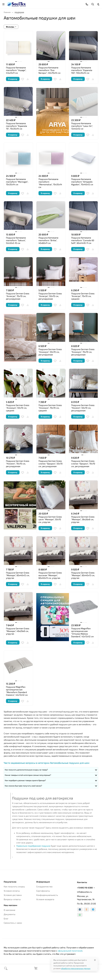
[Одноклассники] (86, 909)
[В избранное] (23, 79)
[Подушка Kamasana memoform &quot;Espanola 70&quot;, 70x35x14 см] (18, 101)
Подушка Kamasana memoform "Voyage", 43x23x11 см (16, 70)
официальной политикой (70, 950)
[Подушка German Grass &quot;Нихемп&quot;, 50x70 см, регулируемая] (83, 383)
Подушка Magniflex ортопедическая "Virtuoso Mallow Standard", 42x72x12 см (82, 632)
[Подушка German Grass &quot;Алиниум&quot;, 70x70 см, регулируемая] (83, 327)
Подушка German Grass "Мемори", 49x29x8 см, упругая (17, 631)
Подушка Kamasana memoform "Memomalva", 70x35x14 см (50, 183)
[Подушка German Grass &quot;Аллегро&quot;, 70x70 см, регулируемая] (18, 271)
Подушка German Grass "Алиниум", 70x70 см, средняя (50, 408)
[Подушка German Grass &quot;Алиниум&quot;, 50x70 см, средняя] (18, 383)
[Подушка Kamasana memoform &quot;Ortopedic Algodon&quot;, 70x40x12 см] (83, 157)
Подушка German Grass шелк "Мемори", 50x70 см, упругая (50, 519)
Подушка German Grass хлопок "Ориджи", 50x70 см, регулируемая (51, 463)
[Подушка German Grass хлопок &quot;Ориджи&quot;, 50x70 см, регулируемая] (50, 439)
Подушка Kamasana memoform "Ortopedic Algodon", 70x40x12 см (82, 182)
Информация (43, 882)
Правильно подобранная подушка (33, 845)
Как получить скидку (14, 886)
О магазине (9, 910)
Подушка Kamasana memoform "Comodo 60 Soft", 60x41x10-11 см (82, 240)
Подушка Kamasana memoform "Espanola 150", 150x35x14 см (81, 70)
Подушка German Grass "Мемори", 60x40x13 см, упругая (83, 575)
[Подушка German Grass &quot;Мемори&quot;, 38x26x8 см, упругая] (83, 495)
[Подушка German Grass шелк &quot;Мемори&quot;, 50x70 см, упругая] (50, 495)
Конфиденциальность (47, 895)
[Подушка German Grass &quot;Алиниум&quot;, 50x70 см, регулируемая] (50, 327)
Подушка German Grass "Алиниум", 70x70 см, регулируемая (82, 352)
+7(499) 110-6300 (85, 887)
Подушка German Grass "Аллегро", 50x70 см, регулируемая (50, 296)
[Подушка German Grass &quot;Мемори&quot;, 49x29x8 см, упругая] (18, 606)
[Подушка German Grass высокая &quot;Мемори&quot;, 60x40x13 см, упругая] (50, 550)
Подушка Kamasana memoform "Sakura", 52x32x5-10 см (16, 240)
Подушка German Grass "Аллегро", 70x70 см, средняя (82, 296)
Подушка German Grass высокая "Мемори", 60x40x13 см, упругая (50, 575)
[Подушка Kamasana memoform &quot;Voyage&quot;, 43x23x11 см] (18, 45)
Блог (6, 918)
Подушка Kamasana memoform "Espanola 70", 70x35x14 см (16, 126)
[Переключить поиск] (92, 4)
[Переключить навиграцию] (3, 4)
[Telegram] (93, 909)
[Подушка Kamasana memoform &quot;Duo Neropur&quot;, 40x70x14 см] (50, 45)
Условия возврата (45, 899)
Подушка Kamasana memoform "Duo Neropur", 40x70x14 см (49, 70)
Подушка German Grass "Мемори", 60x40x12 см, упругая (18, 575)
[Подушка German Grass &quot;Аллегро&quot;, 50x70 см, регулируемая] (50, 271)
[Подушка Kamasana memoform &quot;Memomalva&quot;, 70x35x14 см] (50, 157)
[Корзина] (35, 969)
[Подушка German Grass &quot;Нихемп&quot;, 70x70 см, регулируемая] (18, 439)
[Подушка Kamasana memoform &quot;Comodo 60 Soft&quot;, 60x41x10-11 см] (83, 215)
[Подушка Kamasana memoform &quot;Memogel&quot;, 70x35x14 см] (18, 157)
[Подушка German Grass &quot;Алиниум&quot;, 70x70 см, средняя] (50, 383)
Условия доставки (13, 895)
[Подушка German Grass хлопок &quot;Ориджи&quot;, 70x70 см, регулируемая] (83, 439)
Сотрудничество (44, 886)
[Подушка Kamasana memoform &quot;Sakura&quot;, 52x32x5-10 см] (18, 215)
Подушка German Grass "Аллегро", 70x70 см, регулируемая (17, 296)
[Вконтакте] (80, 909)
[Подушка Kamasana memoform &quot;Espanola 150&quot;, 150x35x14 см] (83, 45)
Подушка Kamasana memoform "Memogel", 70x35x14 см (17, 182)
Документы (9, 914)
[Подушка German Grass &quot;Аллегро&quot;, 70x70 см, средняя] (83, 271)
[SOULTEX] (16, 4)
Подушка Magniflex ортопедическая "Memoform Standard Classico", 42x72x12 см (17, 691)
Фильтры (10, 27)
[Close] (95, 960)
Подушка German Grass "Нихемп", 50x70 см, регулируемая (82, 408)
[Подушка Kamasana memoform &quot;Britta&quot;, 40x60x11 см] (50, 215)
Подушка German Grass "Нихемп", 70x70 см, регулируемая (17, 463)
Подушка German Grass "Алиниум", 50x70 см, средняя (17, 408)
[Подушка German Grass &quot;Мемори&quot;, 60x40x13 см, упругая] (83, 550)
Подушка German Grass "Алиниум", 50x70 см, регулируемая (50, 352)
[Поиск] (5, 969)
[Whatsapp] (80, 915)
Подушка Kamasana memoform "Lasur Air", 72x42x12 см (82, 126)
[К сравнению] (28, 79)
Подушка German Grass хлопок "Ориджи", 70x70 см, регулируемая (83, 463)
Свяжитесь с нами (13, 922)
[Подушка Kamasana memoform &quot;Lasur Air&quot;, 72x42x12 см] (83, 101)
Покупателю (10, 882)
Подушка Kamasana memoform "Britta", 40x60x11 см (48, 240)
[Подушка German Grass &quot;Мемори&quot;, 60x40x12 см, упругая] (18, 550)
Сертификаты (43, 890)
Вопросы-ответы (12, 899)
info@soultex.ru (84, 892)
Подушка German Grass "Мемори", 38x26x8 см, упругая (82, 519)
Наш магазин (10, 905)
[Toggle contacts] (86, 4)
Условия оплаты (12, 890)
